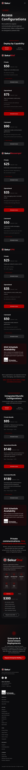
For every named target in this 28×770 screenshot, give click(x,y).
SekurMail (4, 699)
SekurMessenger (5, 701)
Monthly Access (7, 48)
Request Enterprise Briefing (13, 658)
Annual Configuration (19, 48)
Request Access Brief (10, 614)
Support (3, 744)
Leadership (4, 756)
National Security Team (7, 758)
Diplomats (4, 717)
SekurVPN (4, 704)
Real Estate (4, 724)
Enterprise (4, 719)
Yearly (19, 593)
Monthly (8, 593)
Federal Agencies (5, 713)
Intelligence (4, 711)
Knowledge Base (5, 747)
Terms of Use (5, 736)
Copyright (4, 739)
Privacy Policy (5, 730)
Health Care (4, 722)
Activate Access (14, 82)
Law (2, 720)
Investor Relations (6, 760)
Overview (4, 754)
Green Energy (5, 734)
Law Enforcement (6, 715)
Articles (3, 749)
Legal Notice (4, 732)
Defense (3, 709)
